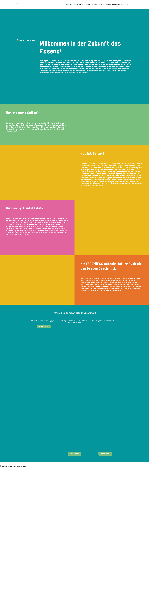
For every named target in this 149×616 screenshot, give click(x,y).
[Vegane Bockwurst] (74, 539)
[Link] (25, 4)
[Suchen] (131, 4)
